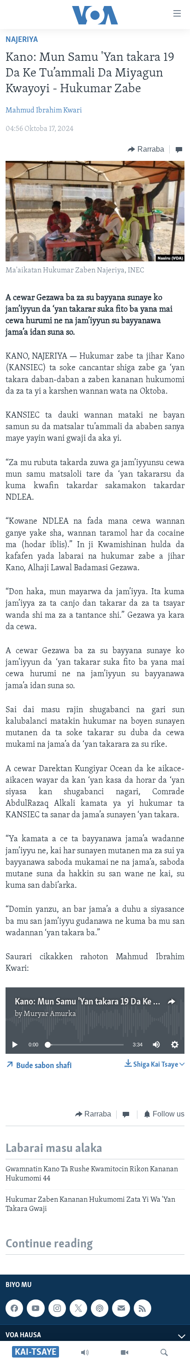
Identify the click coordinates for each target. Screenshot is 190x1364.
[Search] (164, 1352)
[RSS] (142, 1308)
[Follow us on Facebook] (14, 1308)
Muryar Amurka (50, 1014)
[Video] (124, 1352)
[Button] (146, 149)
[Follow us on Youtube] (35, 1308)
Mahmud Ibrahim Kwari (44, 110)
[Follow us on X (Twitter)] (78, 1308)
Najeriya (22, 40)
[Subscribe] (121, 1308)
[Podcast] (99, 1308)
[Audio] (85, 1352)
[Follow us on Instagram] (57, 1308)
